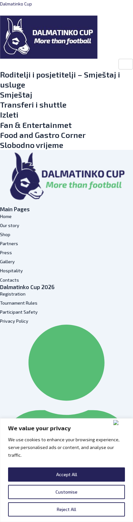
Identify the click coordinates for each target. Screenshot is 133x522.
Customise (66, 492)
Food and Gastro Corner (43, 135)
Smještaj (16, 94)
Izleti (9, 114)
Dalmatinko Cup (16, 3)
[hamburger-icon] (125, 64)
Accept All (66, 474)
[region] (66, 470)
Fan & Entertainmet (36, 125)
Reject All (66, 509)
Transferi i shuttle (33, 104)
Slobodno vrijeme (31, 145)
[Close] (121, 422)
